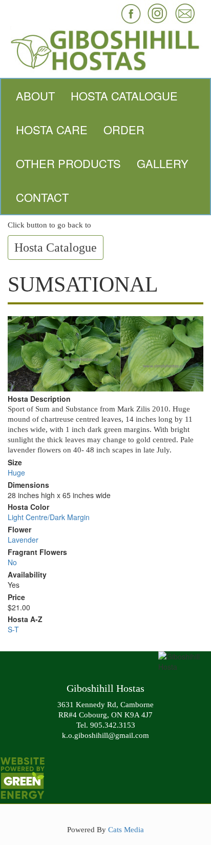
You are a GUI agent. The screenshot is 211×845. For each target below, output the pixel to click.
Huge (16, 472)
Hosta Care (52, 129)
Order (123, 129)
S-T (13, 629)
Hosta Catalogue (124, 96)
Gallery (162, 163)
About (35, 96)
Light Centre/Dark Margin (49, 517)
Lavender (23, 539)
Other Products (68, 163)
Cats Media (126, 829)
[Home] (105, 49)
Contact (42, 197)
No (12, 562)
